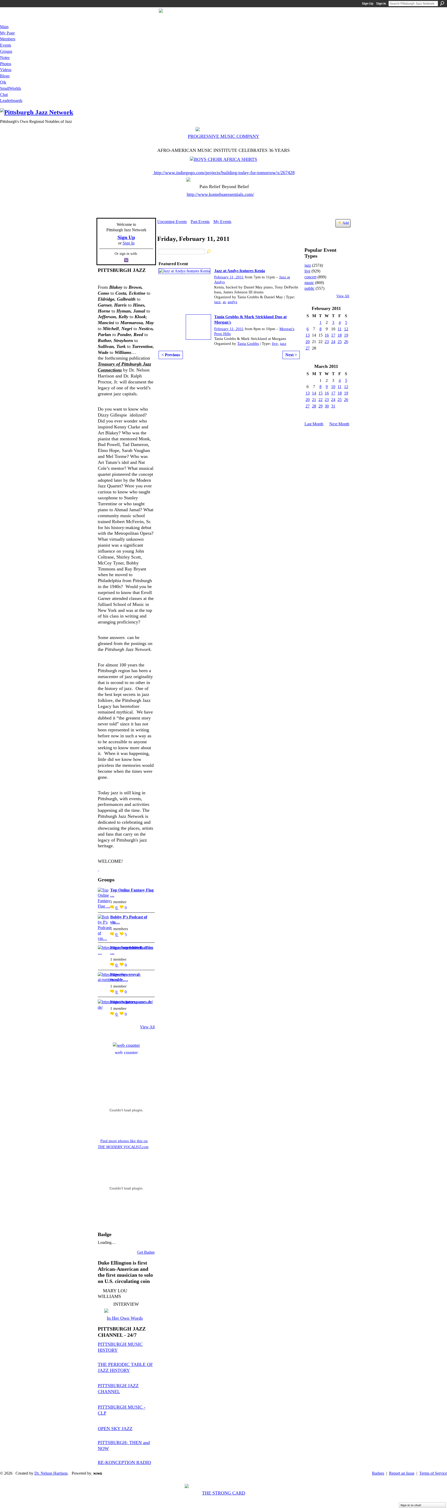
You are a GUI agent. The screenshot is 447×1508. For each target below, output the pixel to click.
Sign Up (367, 3)
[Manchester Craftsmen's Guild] (98, 869)
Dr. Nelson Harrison (51, 1473)
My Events (222, 221)
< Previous (170, 355)
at (224, 302)
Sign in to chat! (410, 1505)
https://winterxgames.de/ (131, 1002)
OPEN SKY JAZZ (115, 1428)
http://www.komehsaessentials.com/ (220, 194)
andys (232, 302)
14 (314, 393)
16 (327, 335)
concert (310, 277)
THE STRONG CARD (223, 1493)
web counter (126, 1052)
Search (442, 3)
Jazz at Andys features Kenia (239, 271)
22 (320, 399)
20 (308, 341)
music (309, 282)
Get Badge (146, 1252)
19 (346, 335)
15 (320, 393)
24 (333, 341)
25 (340, 341)
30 (327, 406)
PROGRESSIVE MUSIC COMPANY (223, 136)
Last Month (313, 424)
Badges (378, 1473)
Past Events (200, 221)
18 (340, 335)
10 (333, 386)
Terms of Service (433, 1473)
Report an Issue (401, 1473)
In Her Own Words (125, 1318)
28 (314, 406)
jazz (217, 302)
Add (345, 223)
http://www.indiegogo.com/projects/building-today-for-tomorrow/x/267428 (224, 172)
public (309, 288)
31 (333, 406)
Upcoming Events (172, 221)
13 (308, 335)
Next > (291, 355)
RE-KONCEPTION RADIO (124, 1462)
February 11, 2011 (229, 277)
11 (339, 329)
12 (346, 329)
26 (346, 341)
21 (314, 399)
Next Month (339, 424)
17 (333, 335)
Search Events (209, 251)
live (275, 343)
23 (327, 341)
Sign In (381, 3)
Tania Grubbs (248, 343)
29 (320, 406)
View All (147, 1027)
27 (308, 348)
